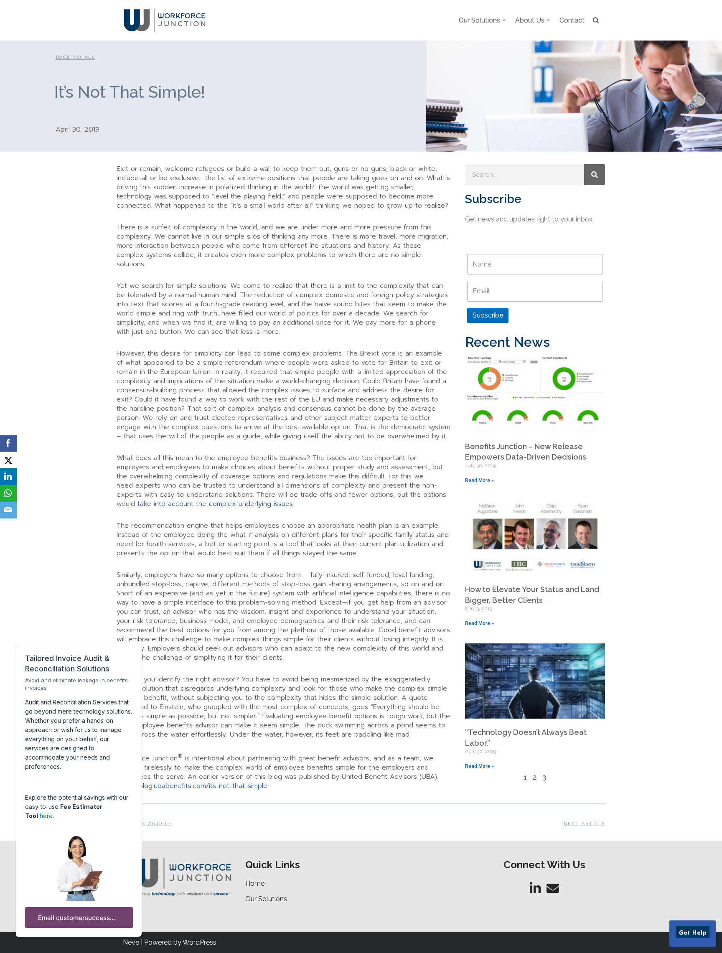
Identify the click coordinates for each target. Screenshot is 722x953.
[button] (504, 20)
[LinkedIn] (8, 476)
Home (254, 883)
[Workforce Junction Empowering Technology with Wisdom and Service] (164, 20)
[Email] (8, 510)
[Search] (594, 174)
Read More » (479, 480)
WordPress (199, 942)
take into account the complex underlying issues (215, 504)
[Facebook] (8, 443)
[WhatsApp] (8, 493)
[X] (8, 460)
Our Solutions (266, 899)
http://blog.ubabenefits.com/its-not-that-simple (193, 786)
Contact (572, 20)
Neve (131, 942)
